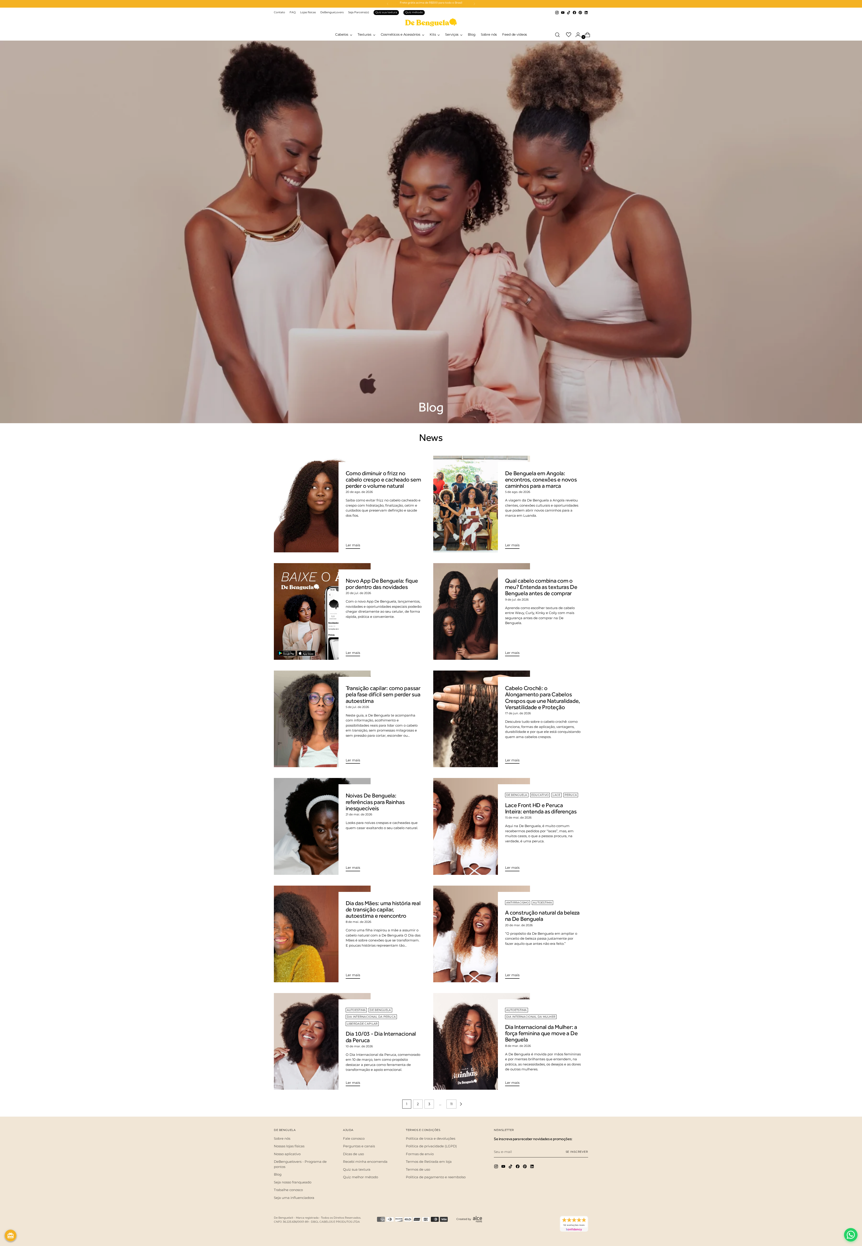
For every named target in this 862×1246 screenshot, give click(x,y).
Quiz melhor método (360, 1177)
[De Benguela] (431, 22)
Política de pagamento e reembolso (436, 1177)
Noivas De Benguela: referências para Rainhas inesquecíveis (375, 801)
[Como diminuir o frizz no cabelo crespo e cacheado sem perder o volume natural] (322, 504)
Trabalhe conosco (288, 1190)
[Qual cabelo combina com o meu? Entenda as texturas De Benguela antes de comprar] (481, 611)
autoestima (542, 902)
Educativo (540, 795)
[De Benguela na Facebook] (574, 13)
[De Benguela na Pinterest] (580, 13)
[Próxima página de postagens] (461, 1104)
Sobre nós (282, 1138)
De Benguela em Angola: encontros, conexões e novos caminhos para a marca (541, 479)
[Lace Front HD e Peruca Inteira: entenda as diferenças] (481, 826)
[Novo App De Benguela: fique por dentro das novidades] (322, 611)
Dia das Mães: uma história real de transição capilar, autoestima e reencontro (383, 909)
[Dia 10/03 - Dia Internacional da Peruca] (322, 1041)
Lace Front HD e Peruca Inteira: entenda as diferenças (541, 808)
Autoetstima (516, 1010)
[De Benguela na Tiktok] (569, 13)
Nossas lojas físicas (289, 1146)
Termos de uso (418, 1169)
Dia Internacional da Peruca (371, 1016)
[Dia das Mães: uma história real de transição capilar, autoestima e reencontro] (322, 934)
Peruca (571, 795)
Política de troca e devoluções (430, 1138)
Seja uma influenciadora (294, 1198)
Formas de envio (420, 1154)
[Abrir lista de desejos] (566, 34)
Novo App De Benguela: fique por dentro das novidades (382, 583)
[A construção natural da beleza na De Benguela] (481, 934)
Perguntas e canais (359, 1146)
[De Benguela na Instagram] (557, 13)
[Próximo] (474, 4)
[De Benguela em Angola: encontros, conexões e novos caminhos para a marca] (481, 504)
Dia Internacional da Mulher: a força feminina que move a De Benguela (541, 1033)
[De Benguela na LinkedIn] (586, 13)
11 (451, 1104)
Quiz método (414, 12)
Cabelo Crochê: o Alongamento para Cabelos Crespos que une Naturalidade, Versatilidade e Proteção (542, 697)
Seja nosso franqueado (292, 1182)
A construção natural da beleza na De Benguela (542, 915)
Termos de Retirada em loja (429, 1161)
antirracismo (517, 902)
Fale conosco (354, 1138)
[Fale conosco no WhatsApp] (851, 1235)
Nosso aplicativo (287, 1154)
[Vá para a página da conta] (576, 34)
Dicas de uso (353, 1154)
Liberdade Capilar (362, 1023)
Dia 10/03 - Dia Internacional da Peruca (381, 1036)
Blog (277, 1174)
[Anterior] (388, 4)
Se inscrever (577, 1151)
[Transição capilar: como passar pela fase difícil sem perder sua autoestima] (322, 719)
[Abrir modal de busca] (557, 34)
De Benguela (516, 795)
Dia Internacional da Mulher (531, 1016)
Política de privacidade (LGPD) (431, 1146)
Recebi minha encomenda (365, 1161)
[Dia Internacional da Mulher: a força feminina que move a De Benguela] (481, 1041)
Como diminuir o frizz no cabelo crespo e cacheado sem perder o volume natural (383, 479)
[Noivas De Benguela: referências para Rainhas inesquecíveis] (322, 826)
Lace (556, 795)
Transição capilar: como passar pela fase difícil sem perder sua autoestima (383, 694)
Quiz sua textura (386, 12)
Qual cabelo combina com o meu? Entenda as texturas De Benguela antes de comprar (541, 587)
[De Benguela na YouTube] (563, 13)
